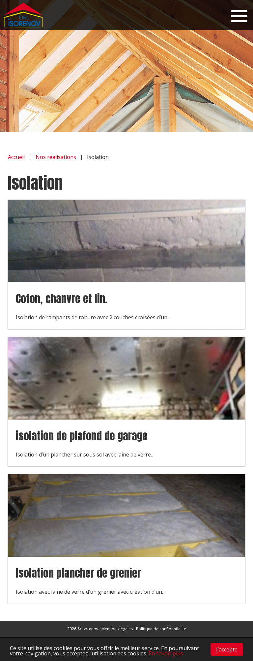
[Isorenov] (26, 15)
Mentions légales (117, 629)
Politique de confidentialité (161, 629)
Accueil (16, 157)
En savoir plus (166, 653)
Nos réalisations (56, 157)
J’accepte (227, 649)
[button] (239, 15)
